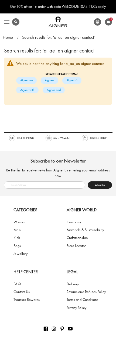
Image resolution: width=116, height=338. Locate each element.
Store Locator (76, 246)
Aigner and (54, 90)
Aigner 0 (71, 80)
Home (8, 37)
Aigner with (27, 90)
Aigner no (26, 80)
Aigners (49, 80)
